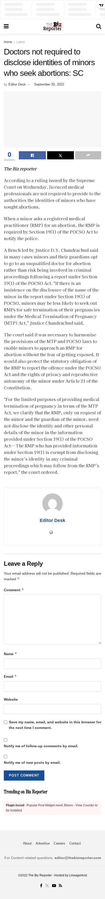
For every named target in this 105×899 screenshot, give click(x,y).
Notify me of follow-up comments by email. (41, 746)
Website (11, 699)
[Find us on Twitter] (47, 886)
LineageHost (78, 875)
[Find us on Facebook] (41, 886)
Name (10, 653)
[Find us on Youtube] (54, 886)
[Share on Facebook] (32, 155)
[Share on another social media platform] (88, 155)
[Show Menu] (6, 26)
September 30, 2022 (49, 84)
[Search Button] (98, 26)
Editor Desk (17, 84)
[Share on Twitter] (60, 155)
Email (10, 676)
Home (8, 42)
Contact (75, 843)
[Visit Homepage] (52, 26)
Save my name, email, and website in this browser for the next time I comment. (55, 725)
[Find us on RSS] (60, 886)
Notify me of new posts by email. (32, 762)
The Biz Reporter (40, 875)
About (27, 843)
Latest (20, 42)
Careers (59, 843)
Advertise (43, 843)
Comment (14, 589)
